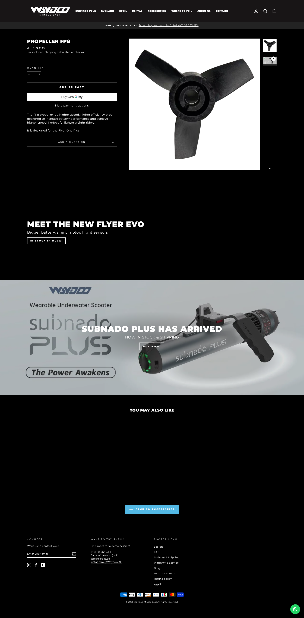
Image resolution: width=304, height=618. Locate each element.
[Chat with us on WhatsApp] (295, 609)
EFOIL (123, 11)
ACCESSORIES (157, 11)
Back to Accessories (154, 509)
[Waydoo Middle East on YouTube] (43, 565)
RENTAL (137, 11)
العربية (157, 584)
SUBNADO (107, 11)
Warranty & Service (166, 562)
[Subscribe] (74, 554)
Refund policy (163, 578)
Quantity (35, 68)
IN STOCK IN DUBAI (46, 240)
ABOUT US (204, 11)
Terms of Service (164, 573)
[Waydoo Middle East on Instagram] (29, 565)
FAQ (157, 552)
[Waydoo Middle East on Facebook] (36, 565)
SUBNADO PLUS (85, 11)
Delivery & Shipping (167, 557)
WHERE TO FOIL (181, 11)
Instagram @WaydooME (106, 562)
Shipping (50, 52)
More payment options (72, 105)
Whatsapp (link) (108, 555)
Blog (157, 568)
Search (158, 546)
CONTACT (222, 11)
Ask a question (72, 142)
